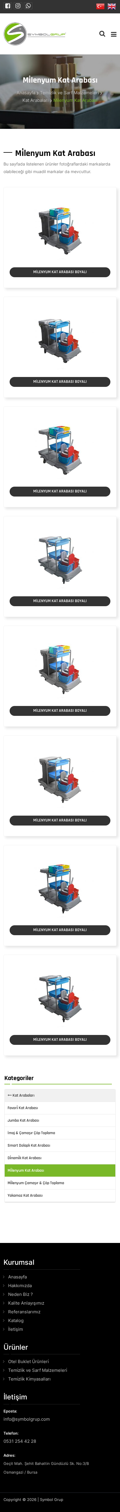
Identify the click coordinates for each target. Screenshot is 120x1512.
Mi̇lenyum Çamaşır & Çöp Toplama (36, 1183)
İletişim (15, 1329)
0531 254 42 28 (19, 1441)
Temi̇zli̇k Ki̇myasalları (29, 1379)
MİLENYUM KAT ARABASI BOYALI (60, 272)
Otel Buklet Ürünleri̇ (28, 1361)
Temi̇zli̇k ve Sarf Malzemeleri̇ (69, 92)
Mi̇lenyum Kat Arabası (75, 100)
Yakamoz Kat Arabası (25, 1195)
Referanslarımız (24, 1311)
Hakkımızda (20, 1285)
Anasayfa (26, 92)
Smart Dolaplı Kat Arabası (29, 1145)
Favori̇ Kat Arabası (23, 1108)
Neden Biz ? (20, 1294)
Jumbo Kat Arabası (23, 1120)
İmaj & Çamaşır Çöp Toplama (31, 1133)
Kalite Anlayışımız (26, 1303)
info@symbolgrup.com (26, 1419)
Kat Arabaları (35, 100)
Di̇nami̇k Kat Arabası (24, 1158)
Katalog (16, 1320)
